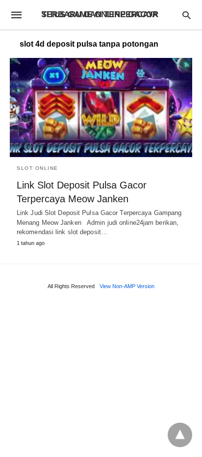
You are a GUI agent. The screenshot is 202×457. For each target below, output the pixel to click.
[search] (186, 15)
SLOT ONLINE (37, 168)
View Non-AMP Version (127, 286)
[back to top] (180, 435)
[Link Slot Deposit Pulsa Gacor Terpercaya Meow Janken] (101, 107)
